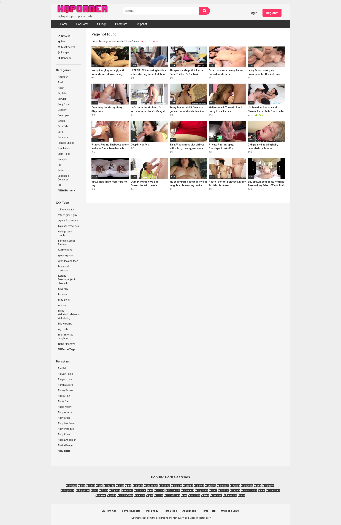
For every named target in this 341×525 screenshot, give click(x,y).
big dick (178, 485)
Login (253, 13)
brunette (224, 485)
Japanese (203, 490)
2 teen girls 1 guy (67, 215)
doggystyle (84, 490)
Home (64, 24)
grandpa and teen (68, 261)
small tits (195, 495)
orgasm (102, 495)
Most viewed (68, 47)
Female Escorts (131, 510)
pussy (160, 495)
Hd (151, 490)
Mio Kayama (65, 323)
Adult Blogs (189, 510)
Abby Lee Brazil (66, 423)
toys (242, 495)
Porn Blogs (170, 510)
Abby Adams (65, 412)
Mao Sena (64, 299)
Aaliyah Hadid (65, 373)
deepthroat (68, 490)
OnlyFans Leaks (230, 510)
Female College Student (66, 242)
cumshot (269, 485)
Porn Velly (152, 510)
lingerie (236, 490)
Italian (61, 170)
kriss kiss (63, 288)
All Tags (102, 24)
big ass (139, 485)
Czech (61, 120)
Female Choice (66, 142)
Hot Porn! (82, 24)
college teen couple (65, 233)
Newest (65, 36)
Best (63, 41)
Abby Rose (64, 434)
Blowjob (62, 98)
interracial (189, 490)
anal (83, 485)
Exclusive (63, 137)
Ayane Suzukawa (68, 220)
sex (185, 495)
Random (66, 58)
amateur (73, 485)
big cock (165, 485)
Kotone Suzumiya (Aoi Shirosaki (66, 279)
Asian (61, 87)
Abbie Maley (65, 406)
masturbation (250, 490)
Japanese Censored (63, 177)
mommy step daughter (65, 336)
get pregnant (65, 255)
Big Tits (62, 93)
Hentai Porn (209, 510)
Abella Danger (66, 445)
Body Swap (64, 104)
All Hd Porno (65, 190)
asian (92, 485)
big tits (189, 485)
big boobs (152, 485)
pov (151, 495)
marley (62, 305)
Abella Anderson (67, 439)
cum (259, 485)
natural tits (274, 490)
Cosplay (62, 109)
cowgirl (236, 485)
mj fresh (63, 329)
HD (59, 164)
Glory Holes (64, 153)
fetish (105, 490)
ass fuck (110, 485)
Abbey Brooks (65, 390)
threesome (231, 495)
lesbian (225, 490)
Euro (60, 131)
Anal (60, 82)
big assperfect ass (68, 226)
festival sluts (65, 250)
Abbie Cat (63, 401)
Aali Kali (62, 368)
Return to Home (149, 41)
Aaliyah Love (65, 379)
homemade (174, 490)
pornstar (141, 495)
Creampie (63, 115)
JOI (59, 185)
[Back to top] (329, 515)
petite (113, 495)
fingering (116, 490)
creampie (248, 485)
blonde (200, 485)
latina (214, 490)
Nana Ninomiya (67, 343)
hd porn (160, 490)
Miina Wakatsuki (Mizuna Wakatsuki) (69, 314)
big (129, 485)
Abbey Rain (64, 395)
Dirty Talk (63, 126)
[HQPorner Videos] (82, 9)
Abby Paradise (66, 428)
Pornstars (121, 24)
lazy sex (62, 294)
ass (100, 485)
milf (263, 490)
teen (206, 495)
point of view (126, 495)
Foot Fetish (64, 148)
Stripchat (141, 24)
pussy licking (173, 495)
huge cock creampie (64, 268)
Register (272, 13)
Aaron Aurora (65, 384)
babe (121, 485)
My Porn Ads (109, 510)
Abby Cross (64, 417)
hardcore (141, 490)
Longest (65, 52)
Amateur (63, 76)
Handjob (62, 159)
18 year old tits (66, 209)
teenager (217, 495)
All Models (64, 450)
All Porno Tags (67, 349)
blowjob (212, 485)
